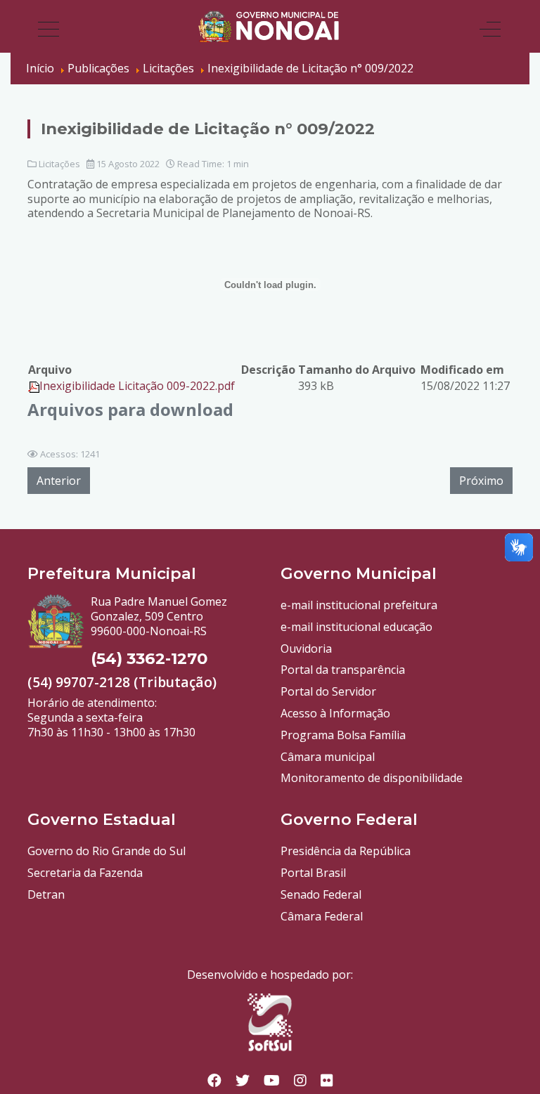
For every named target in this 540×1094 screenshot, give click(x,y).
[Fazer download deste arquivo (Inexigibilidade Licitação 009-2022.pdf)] (33, 385)
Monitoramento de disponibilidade (372, 778)
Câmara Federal (322, 916)
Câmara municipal (328, 756)
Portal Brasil (313, 872)
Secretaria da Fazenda (85, 872)
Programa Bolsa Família (343, 735)
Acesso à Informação (335, 713)
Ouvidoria (306, 648)
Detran (46, 894)
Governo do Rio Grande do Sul (106, 851)
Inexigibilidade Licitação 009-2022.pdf (137, 385)
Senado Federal (321, 894)
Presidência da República (346, 851)
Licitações (59, 163)
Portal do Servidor (328, 691)
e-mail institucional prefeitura (359, 605)
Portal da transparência (343, 669)
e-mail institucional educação (356, 626)
